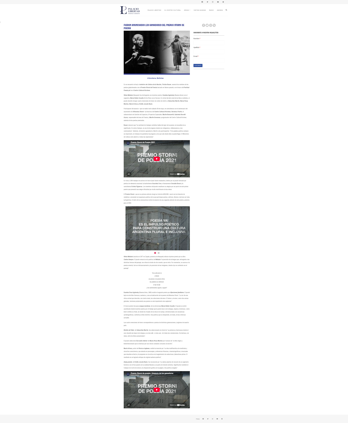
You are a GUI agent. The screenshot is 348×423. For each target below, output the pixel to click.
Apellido (196, 47)
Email (195, 56)
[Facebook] (203, 25)
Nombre (196, 38)
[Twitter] (207, 25)
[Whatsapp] (210, 25)
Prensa (198, 419)
